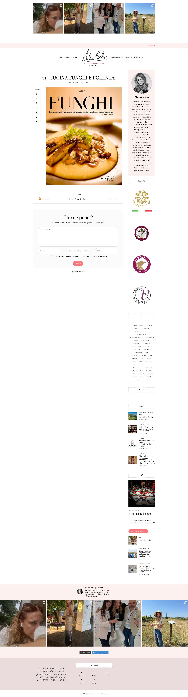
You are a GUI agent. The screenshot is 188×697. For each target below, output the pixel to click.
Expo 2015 (137, 349)
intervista (134, 358)
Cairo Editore (146, 328)
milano (134, 361)
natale (140, 361)
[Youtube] (154, 45)
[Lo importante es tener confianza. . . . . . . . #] (79, 18)
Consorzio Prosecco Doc (137, 337)
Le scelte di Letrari (146, 417)
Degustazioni (143, 412)
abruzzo (134, 325)
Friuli (147, 352)
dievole (137, 340)
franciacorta (139, 352)
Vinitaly (149, 377)
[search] (143, 57)
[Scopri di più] (141, 83)
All (142, 475)
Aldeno (150, 325)
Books (75, 57)
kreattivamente (104, 694)
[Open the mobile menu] (153, 57)
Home (60, 57)
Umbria (134, 374)
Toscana (135, 371)
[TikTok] (146, 45)
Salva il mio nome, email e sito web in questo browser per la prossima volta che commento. (81, 256)
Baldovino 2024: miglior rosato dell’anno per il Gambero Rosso (145, 553)
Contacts (137, 57)
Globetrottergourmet (117, 57)
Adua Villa (47, 199)
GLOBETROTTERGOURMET (139, 355)
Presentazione (146, 364)
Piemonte (136, 364)
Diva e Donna (145, 340)
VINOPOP (145, 380)
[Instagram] (151, 45)
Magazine (68, 57)
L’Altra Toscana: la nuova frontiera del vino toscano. (146, 429)
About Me (129, 57)
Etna (139, 346)
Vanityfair (150, 374)
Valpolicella (142, 374)
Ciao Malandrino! (145, 540)
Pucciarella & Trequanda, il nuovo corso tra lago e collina (147, 569)
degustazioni (150, 337)
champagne (146, 331)
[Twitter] (149, 45)
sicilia (141, 367)
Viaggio (142, 377)
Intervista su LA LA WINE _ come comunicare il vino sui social (146, 443)
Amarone (137, 328)
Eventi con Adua (148, 346)
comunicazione (142, 334)
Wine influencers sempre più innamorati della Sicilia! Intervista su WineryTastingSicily (147, 459)
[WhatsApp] (36, 112)
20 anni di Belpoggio (139, 513)
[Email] (36, 107)
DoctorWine (136, 343)
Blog (140, 414)
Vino (138, 380)
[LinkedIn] (36, 117)
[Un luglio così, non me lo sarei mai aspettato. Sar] (48, 18)
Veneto (135, 377)
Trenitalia (148, 371)
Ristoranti (134, 367)
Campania (137, 331)
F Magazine (146, 349)
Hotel (151, 355)
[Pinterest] (36, 103)
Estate (133, 346)
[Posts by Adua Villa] (40, 199)
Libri (142, 358)
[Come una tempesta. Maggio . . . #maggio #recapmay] (109, 18)
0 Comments (114, 199)
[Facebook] (36, 94)
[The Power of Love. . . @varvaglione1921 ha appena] (140, 18)
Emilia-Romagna (146, 343)
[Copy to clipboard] (36, 121)
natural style (148, 361)
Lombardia (149, 358)
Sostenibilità (149, 367)
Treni (141, 371)
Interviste (142, 406)
